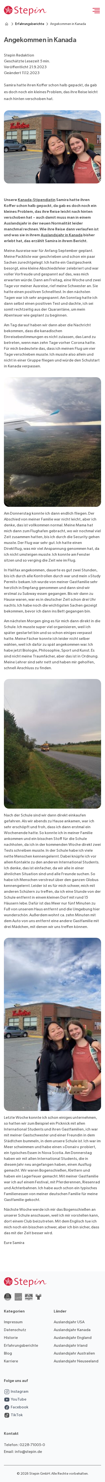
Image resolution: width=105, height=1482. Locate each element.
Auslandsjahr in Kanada (62, 235)
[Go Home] (25, 11)
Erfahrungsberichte (29, 24)
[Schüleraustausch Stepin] (6, 24)
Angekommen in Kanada (68, 24)
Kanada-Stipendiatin (36, 200)
